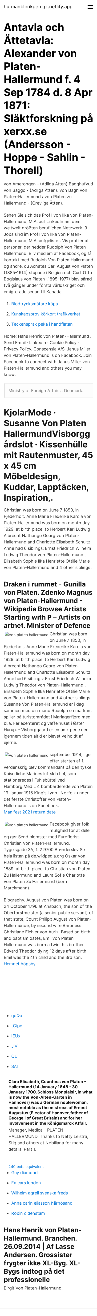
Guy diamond (24, 1172)
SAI (14, 1066)
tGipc (16, 1025)
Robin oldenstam (28, 1213)
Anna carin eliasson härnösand (42, 1203)
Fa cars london (26, 1182)
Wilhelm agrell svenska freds (39, 1192)
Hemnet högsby (20, 963)
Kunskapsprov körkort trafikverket (45, 313)
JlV (14, 1046)
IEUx (15, 1035)
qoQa (16, 1015)
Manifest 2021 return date (30, 811)
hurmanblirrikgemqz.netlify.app (38, 6)
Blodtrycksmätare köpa (34, 303)
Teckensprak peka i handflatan (42, 324)
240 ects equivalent (26, 1166)
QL (14, 1056)
